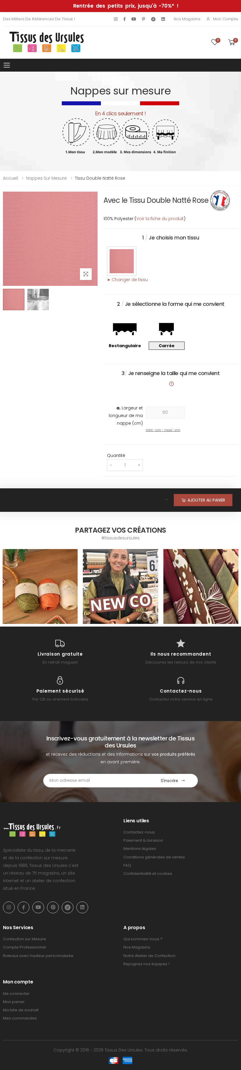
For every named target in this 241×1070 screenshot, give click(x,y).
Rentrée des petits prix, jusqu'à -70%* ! (125, 5)
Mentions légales (139, 848)
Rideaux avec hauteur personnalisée (38, 955)
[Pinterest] (143, 19)
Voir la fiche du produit (160, 219)
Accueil (10, 178)
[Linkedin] (163, 19)
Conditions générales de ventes (154, 857)
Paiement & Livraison (143, 840)
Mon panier (14, 1002)
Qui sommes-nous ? (143, 939)
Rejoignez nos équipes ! (146, 964)
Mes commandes (20, 1018)
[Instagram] (116, 19)
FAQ (127, 865)
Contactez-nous (139, 832)
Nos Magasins (187, 19)
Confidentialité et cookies (147, 873)
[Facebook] (124, 19)
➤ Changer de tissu (127, 280)
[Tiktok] (153, 19)
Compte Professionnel (24, 947)
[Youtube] (133, 19)
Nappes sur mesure (46, 178)
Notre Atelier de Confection (149, 955)
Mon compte (225, 19)
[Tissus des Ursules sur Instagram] (40, 586)
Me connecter (16, 993)
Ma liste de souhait (21, 1010)
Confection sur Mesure (24, 939)
